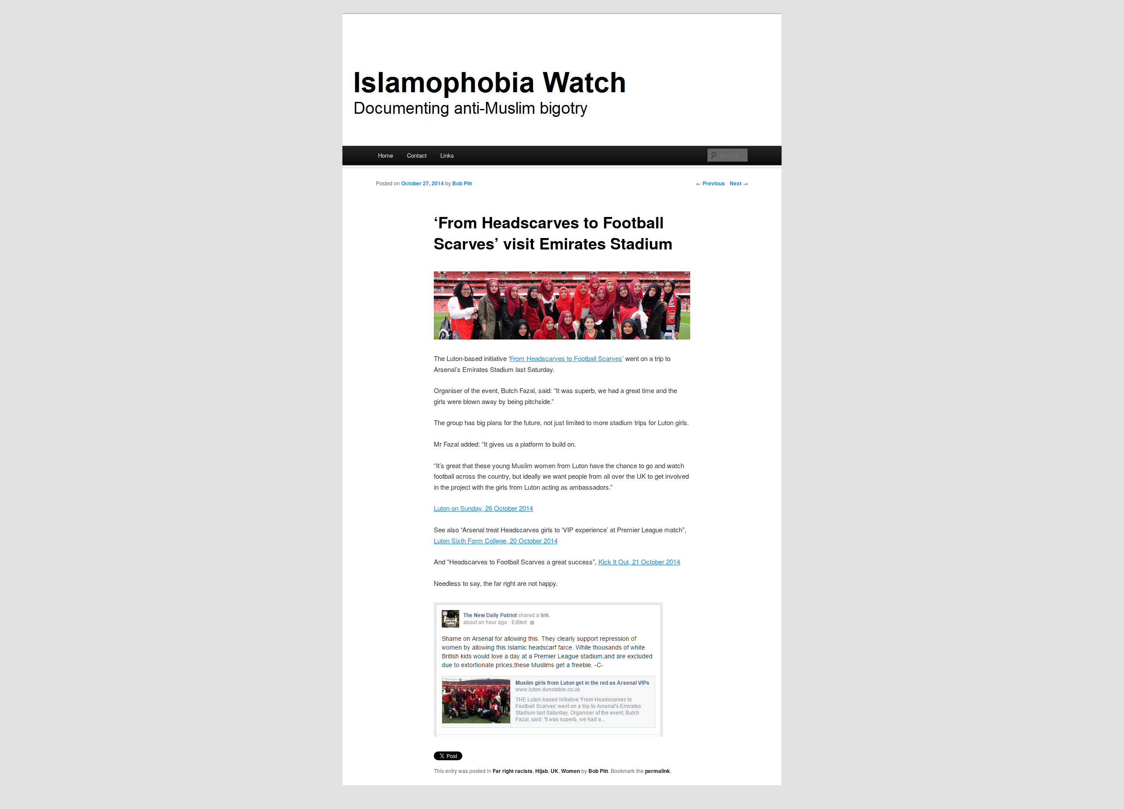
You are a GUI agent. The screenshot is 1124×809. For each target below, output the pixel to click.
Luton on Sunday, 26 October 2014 (483, 508)
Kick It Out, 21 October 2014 (639, 561)
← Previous (710, 183)
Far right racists (513, 771)
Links (447, 155)
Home (385, 155)
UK (554, 771)
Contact (417, 155)
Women (570, 771)
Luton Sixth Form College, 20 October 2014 (496, 540)
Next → (739, 183)
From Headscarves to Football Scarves (566, 358)
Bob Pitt (462, 183)
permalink (657, 771)
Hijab (541, 771)
